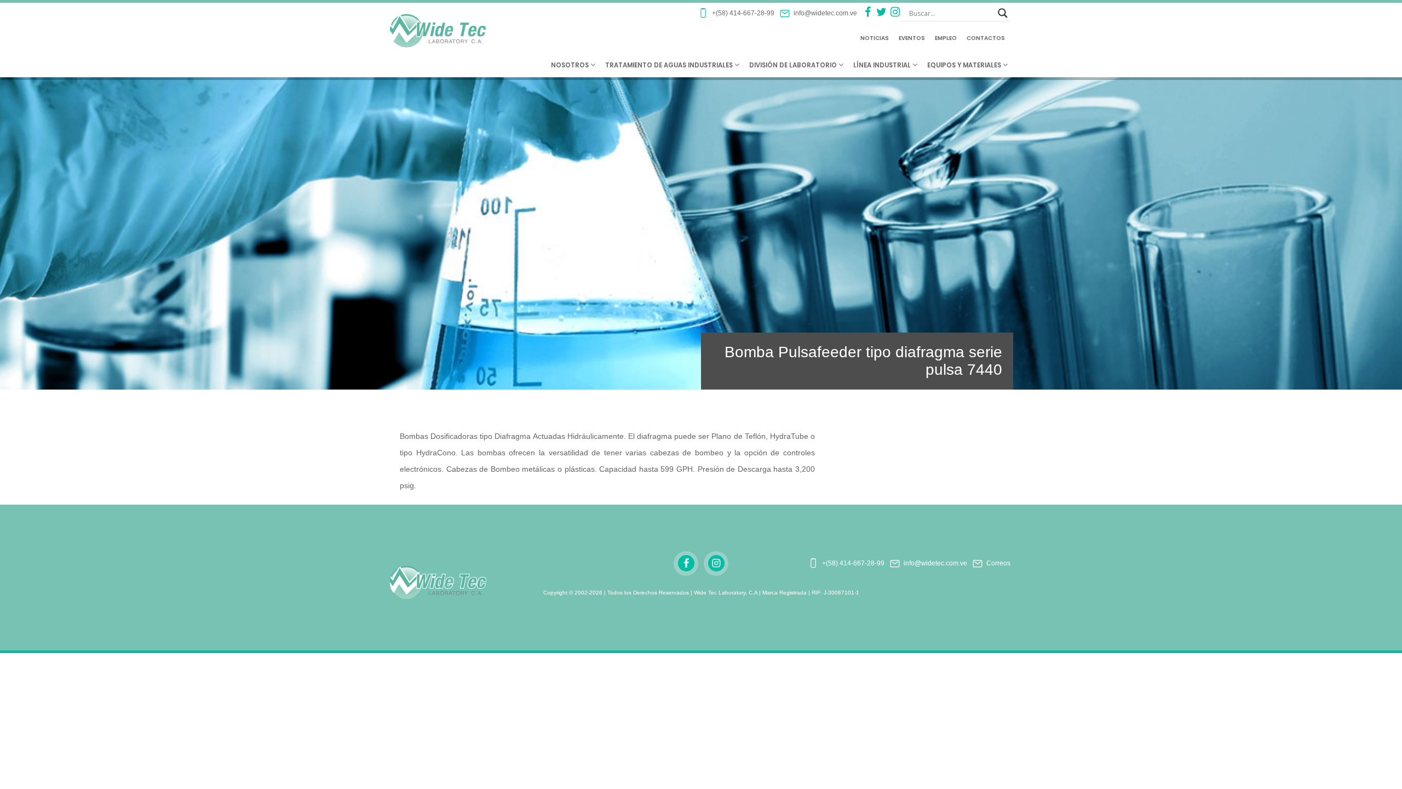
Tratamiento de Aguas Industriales (669, 65)
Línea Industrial (882, 65)
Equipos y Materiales (965, 65)
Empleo (946, 38)
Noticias (874, 38)
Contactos (986, 38)
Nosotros (570, 65)
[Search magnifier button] (1002, 13)
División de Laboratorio (793, 65)
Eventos (912, 38)
